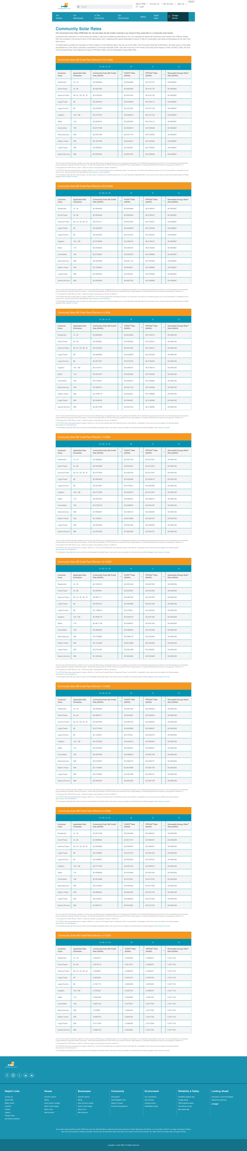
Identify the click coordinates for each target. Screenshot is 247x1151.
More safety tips (183, 1109)
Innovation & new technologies (222, 1097)
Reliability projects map (186, 1097)
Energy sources (150, 1103)
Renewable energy (151, 1106)
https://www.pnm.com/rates (69, 176)
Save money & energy (52, 1103)
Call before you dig (185, 1106)
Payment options (50, 1097)
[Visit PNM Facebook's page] (7, 1075)
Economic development (119, 1106)
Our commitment (150, 1097)
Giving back (115, 1097)
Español (191, 2)
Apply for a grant (117, 1103)
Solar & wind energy (51, 1106)
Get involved (149, 1100)
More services (49, 1112)
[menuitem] (60, 16)
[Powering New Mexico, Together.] (64, 5)
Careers (7, 1109)
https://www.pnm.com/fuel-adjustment (99, 172)
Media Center (9, 1103)
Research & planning (219, 1100)
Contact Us (9, 1097)
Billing (46, 1100)
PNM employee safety (186, 1103)
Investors (8, 1106)
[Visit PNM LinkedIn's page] (32, 1075)
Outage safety (183, 1100)
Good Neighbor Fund (118, 1100)
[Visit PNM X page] (20, 1075)
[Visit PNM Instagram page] (13, 1075)
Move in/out (48, 1109)
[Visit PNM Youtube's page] (26, 1075)
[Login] (137, 6)
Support (7, 1112)
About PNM (9, 1100)
